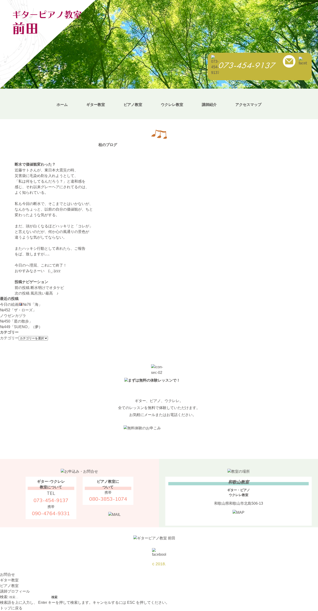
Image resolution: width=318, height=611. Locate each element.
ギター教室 (95, 105)
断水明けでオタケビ (39, 288)
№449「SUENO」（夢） (21, 327)
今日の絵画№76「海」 (21, 304)
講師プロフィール (15, 591)
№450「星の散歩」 (16, 321)
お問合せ (7, 574)
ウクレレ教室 (172, 105)
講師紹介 (209, 105)
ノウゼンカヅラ (13, 316)
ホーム (62, 105)
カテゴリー (9, 338)
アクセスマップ (248, 105)
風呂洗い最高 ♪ (36, 293)
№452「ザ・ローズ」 (18, 310)
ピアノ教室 (133, 105)
